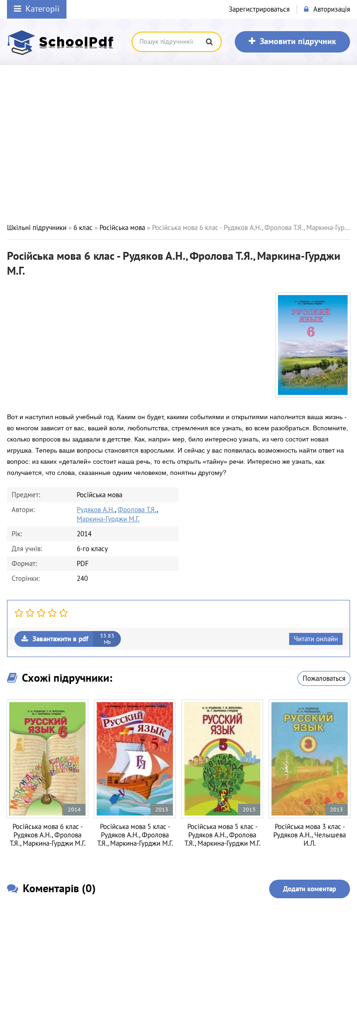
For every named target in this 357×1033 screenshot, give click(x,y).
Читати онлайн (316, 639)
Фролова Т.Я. (137, 510)
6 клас (83, 228)
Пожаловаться (324, 678)
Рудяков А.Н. (96, 510)
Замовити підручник (298, 41)
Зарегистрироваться (259, 9)
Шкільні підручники (36, 228)
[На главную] (63, 42)
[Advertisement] (178, 144)
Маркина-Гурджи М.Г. (108, 519)
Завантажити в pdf (73, 638)
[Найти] (209, 42)
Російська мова (122, 228)
